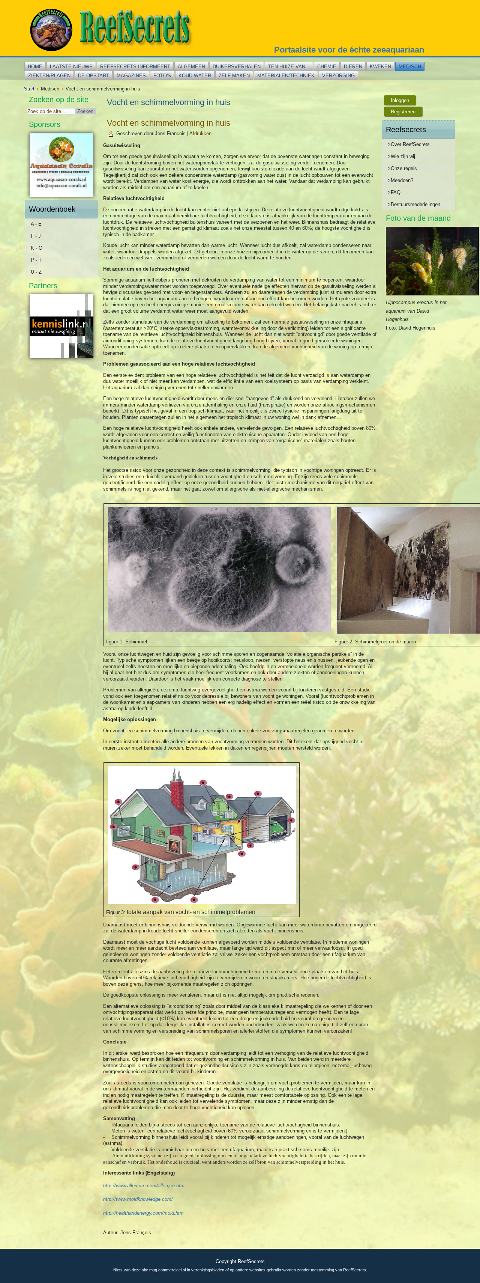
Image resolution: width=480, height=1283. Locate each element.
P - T (36, 260)
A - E (36, 224)
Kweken (380, 66)
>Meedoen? (400, 180)
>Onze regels (402, 168)
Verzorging (338, 75)
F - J (36, 236)
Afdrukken (200, 133)
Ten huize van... (289, 66)
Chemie (326, 66)
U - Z (36, 272)
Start (29, 89)
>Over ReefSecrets (409, 144)
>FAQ (394, 192)
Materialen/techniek (286, 75)
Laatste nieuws (71, 66)
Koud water (194, 75)
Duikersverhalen (237, 66)
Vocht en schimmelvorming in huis (168, 123)
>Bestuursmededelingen (414, 204)
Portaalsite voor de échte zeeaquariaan (349, 49)
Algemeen (191, 66)
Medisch (410, 66)
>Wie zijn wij (401, 156)
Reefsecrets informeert (135, 66)
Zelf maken (234, 75)
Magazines (131, 75)
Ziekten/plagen (49, 75)
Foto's (162, 75)
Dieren (353, 66)
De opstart (93, 75)
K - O (36, 248)
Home (35, 66)
